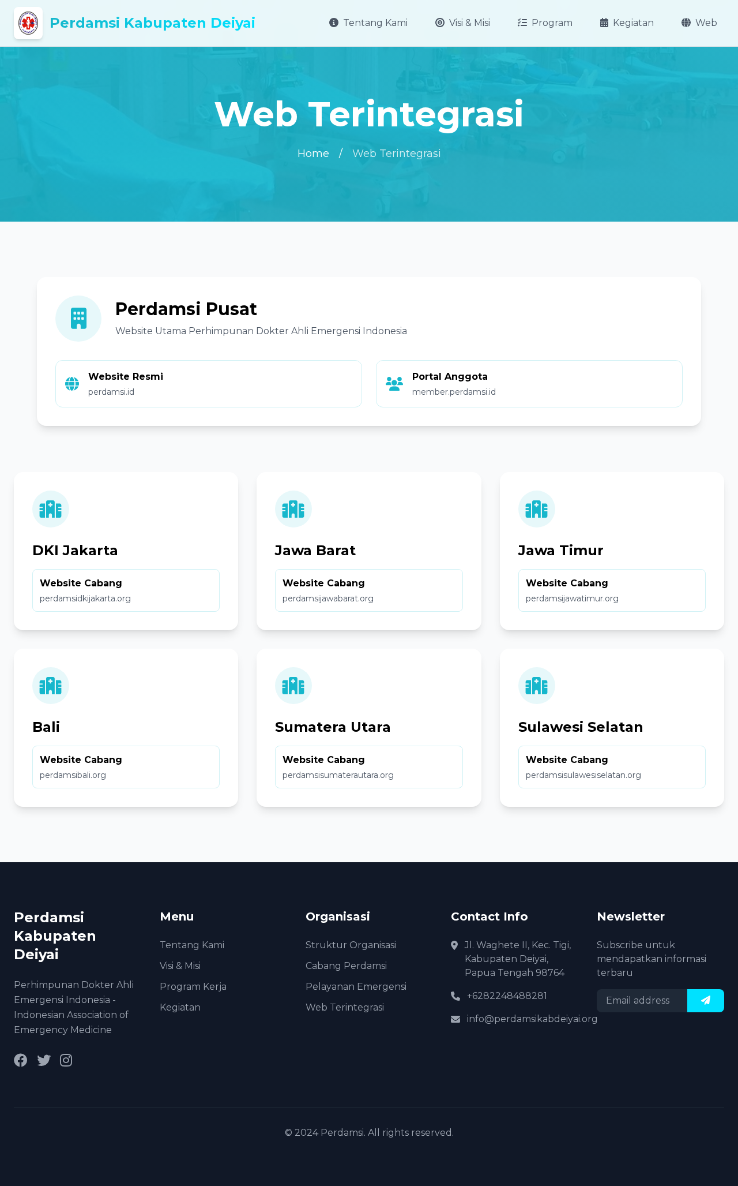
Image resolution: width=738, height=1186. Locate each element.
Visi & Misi (469, 22)
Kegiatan (633, 22)
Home (313, 153)
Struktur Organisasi (351, 945)
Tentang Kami (375, 22)
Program (552, 22)
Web (706, 22)
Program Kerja (193, 986)
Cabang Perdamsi (346, 965)
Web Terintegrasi (345, 1007)
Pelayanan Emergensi (356, 986)
